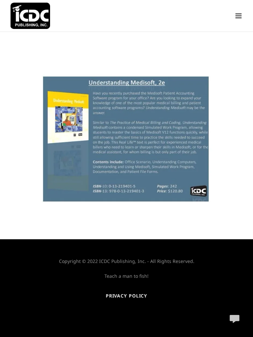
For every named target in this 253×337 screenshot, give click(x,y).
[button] (238, 15)
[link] (30, 16)
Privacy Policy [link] (126, 296)
